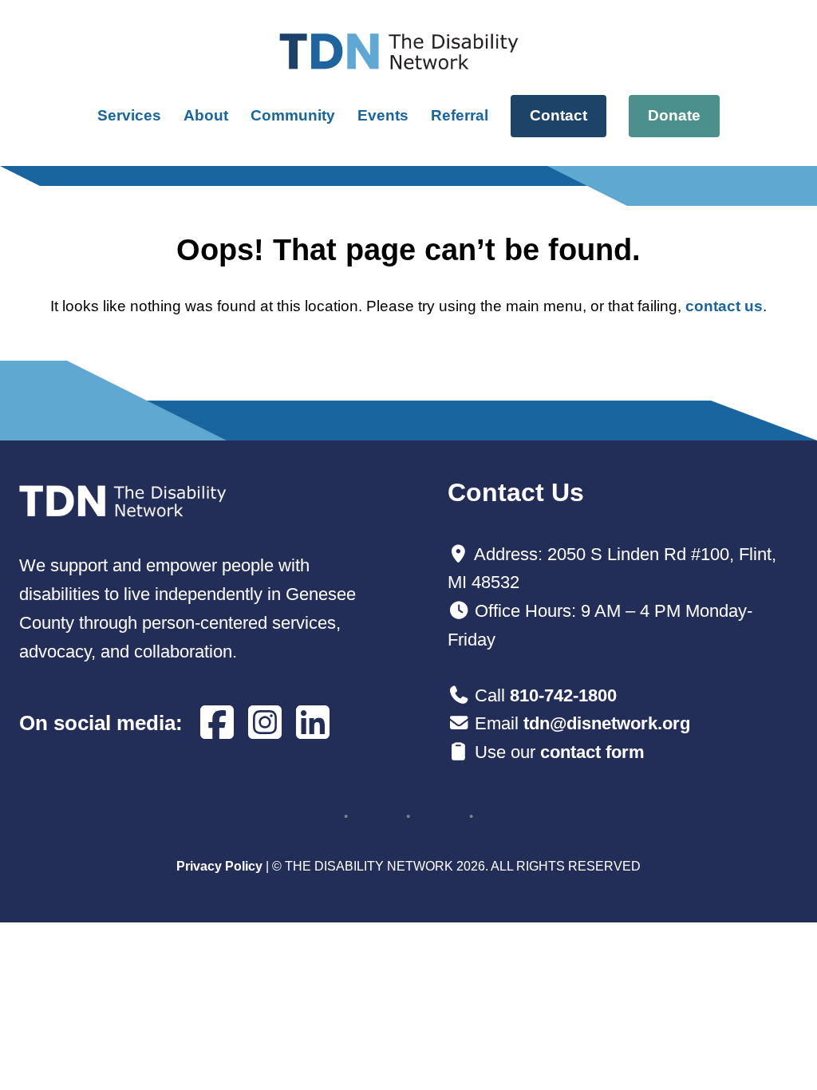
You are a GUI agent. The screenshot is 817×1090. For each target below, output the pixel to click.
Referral (459, 115)
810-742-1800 (563, 695)
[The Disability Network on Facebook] (217, 723)
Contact (558, 115)
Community (293, 115)
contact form (592, 752)
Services (129, 115)
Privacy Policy (219, 866)
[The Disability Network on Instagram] (265, 723)
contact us (724, 306)
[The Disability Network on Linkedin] (313, 723)
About (206, 115)
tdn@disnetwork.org (606, 723)
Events (382, 115)
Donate (674, 115)
